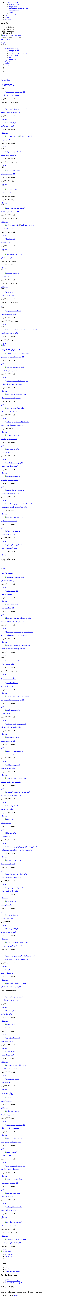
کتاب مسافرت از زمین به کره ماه (12, 946)
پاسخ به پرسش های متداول (13, 1282)
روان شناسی (13, 13)
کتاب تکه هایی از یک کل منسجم (11, 112)
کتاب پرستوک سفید (7, 1082)
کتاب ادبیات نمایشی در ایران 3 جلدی (12, 357)
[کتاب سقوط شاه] (40, 901)
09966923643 (9, 1256)
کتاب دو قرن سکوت (7, 126)
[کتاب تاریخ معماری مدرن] (40, 545)
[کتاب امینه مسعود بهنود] (40, 311)
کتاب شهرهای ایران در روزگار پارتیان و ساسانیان (16, 850)
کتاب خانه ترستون (6, 594)
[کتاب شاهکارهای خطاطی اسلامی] (40, 381)
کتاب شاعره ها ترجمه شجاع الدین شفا (13, 621)
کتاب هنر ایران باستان (8, 534)
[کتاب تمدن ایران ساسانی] (40, 435)
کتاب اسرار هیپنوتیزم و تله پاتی (10, 782)
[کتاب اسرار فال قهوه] (40, 1038)
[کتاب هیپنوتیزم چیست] (40, 737)
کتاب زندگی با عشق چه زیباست (11, 1142)
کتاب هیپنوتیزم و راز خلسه (9, 754)
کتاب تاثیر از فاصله (7, 809)
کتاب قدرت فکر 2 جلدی (8, 1210)
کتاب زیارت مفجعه (7, 918)
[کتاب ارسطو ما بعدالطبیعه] (40, 476)
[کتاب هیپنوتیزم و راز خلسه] (40, 751)
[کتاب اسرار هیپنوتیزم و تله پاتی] (40, 778)
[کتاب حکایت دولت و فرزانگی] (40, 1125)
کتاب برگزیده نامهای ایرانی (9, 891)
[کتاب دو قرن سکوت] (40, 122)
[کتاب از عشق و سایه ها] (40, 929)
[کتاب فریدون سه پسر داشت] (40, 208)
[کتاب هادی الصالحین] (40, 1051)
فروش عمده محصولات (12, 1271)
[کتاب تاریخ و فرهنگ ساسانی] (40, 490)
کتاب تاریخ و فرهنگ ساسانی (10, 493)
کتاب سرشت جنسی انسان (9, 333)
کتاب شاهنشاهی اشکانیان (9, 521)
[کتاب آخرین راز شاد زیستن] (40, 1179)
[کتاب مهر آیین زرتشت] (40, 765)
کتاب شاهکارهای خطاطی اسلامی (11, 384)
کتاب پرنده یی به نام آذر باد (9, 1000)
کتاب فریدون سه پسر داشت (10, 211)
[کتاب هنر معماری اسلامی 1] (40, 367)
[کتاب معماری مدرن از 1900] (40, 408)
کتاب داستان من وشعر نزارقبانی (11, 877)
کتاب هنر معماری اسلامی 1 (9, 370)
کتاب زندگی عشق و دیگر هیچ (10, 1169)
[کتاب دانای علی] (40, 1024)
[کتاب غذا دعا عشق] (40, 683)
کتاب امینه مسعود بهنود (8, 314)
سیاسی (7, 17)
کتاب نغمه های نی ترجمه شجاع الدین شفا (14, 635)
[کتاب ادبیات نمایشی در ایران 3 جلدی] (40, 353)
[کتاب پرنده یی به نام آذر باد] (40, 997)
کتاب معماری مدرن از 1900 (10, 411)
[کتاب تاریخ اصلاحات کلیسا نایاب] (40, 983)
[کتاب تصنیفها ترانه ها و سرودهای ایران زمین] (40, 956)
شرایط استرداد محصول (12, 1281)
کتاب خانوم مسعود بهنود (8, 258)
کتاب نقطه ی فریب (7, 973)
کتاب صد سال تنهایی (7, 295)
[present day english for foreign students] (40, 645)
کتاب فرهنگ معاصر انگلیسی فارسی (12, 700)
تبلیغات (7, 1279)
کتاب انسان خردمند (7, 139)
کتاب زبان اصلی (14, 4)
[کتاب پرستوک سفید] (40, 1079)
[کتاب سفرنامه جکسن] (40, 710)
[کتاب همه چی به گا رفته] (40, 152)
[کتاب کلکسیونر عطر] (40, 604)
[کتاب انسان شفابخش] (40, 1193)
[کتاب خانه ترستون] (40, 591)
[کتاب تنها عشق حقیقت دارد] (40, 577)
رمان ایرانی (8, 15)
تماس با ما (8, 19)
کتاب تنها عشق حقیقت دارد (9, 580)
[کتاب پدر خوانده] (40, 819)
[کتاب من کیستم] (40, 1152)
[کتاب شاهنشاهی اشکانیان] (40, 517)
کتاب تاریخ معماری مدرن (9, 548)
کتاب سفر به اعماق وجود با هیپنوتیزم (12, 795)
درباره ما (7, 1269)
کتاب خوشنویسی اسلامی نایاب (10, 398)
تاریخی (11, 12)
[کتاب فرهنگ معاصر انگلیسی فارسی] (40, 696)
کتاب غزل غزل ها (6, 1014)
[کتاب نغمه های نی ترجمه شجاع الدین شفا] (40, 632)
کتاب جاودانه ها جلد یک (8, 864)
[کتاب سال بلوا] (40, 239)
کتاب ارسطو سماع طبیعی (9, 466)
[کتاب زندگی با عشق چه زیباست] (40, 1138)
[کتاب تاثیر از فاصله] (40, 806)
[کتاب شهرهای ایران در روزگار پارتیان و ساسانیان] (40, 847)
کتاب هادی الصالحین (7, 1055)
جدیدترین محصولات (10, 349)
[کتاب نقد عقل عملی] (40, 449)
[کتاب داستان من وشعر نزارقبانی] (40, 874)
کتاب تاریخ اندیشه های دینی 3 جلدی (12, 425)
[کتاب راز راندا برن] (40, 1097)
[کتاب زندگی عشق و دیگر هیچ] (40, 1166)
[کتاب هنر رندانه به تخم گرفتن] (40, 92)
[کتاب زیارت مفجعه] (40, 915)
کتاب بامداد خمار (6, 193)
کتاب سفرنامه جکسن (8, 713)
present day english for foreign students (13, 648)
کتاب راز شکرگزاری (7, 1114)
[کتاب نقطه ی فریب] (40, 970)
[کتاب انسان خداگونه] (40, 225)
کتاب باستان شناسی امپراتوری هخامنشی (14, 507)
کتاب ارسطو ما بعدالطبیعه (9, 480)
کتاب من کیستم (6, 1155)
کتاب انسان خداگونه (7, 228)
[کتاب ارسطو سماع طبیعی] (40, 463)
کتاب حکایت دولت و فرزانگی (10, 1128)
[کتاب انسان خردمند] (40, 136)
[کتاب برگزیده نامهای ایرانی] (40, 888)
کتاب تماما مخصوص (7, 276)
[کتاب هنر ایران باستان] (40, 531)
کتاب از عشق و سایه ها (8, 932)
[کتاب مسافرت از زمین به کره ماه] (40, 942)
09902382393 (9, 1254)
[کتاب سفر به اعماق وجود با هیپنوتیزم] (40, 792)
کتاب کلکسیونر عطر (7, 608)
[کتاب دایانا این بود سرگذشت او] (40, 1065)
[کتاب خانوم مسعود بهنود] (40, 254)
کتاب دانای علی (6, 1027)
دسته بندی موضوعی (11, 2)
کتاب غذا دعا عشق (7, 686)
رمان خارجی (13, 6)
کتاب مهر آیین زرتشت (8, 768)
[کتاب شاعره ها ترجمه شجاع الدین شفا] (40, 618)
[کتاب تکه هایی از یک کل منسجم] (40, 109)
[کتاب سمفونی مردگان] (40, 170)
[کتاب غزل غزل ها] (40, 1010)
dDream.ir (17, 1295)
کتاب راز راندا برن (6, 1101)
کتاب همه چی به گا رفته (8, 155)
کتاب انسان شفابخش (7, 1196)
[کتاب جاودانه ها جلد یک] (40, 860)
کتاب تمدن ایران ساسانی (9, 439)
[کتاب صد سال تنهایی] (40, 292)
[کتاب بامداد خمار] (40, 189)
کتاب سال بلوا (5, 242)
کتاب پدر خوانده (6, 823)
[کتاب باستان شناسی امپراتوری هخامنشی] (40, 504)
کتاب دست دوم (14, 10)
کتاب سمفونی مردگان (8, 174)
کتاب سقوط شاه (6, 905)
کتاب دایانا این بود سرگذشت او (10, 1068)
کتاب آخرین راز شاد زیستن (9, 1183)
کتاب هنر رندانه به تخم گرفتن (10, 95)
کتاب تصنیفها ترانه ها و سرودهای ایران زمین (15, 959)
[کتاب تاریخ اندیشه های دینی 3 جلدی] (40, 422)
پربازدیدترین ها (8, 84)
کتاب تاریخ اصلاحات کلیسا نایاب (11, 986)
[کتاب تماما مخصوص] (40, 273)
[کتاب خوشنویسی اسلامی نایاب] (40, 394)
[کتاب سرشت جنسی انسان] (40, 329)
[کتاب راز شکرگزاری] (40, 1111)
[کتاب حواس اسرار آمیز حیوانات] (40, 724)
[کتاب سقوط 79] (40, 833)
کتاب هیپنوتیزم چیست (8, 741)
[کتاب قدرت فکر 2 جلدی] (40, 1207)
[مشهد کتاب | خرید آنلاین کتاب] (11, 35)
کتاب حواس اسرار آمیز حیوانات (11, 727)
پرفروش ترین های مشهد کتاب (18, 8)
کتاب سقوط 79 (6, 836)
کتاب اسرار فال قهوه (7, 1041)
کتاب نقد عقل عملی (7, 452)
